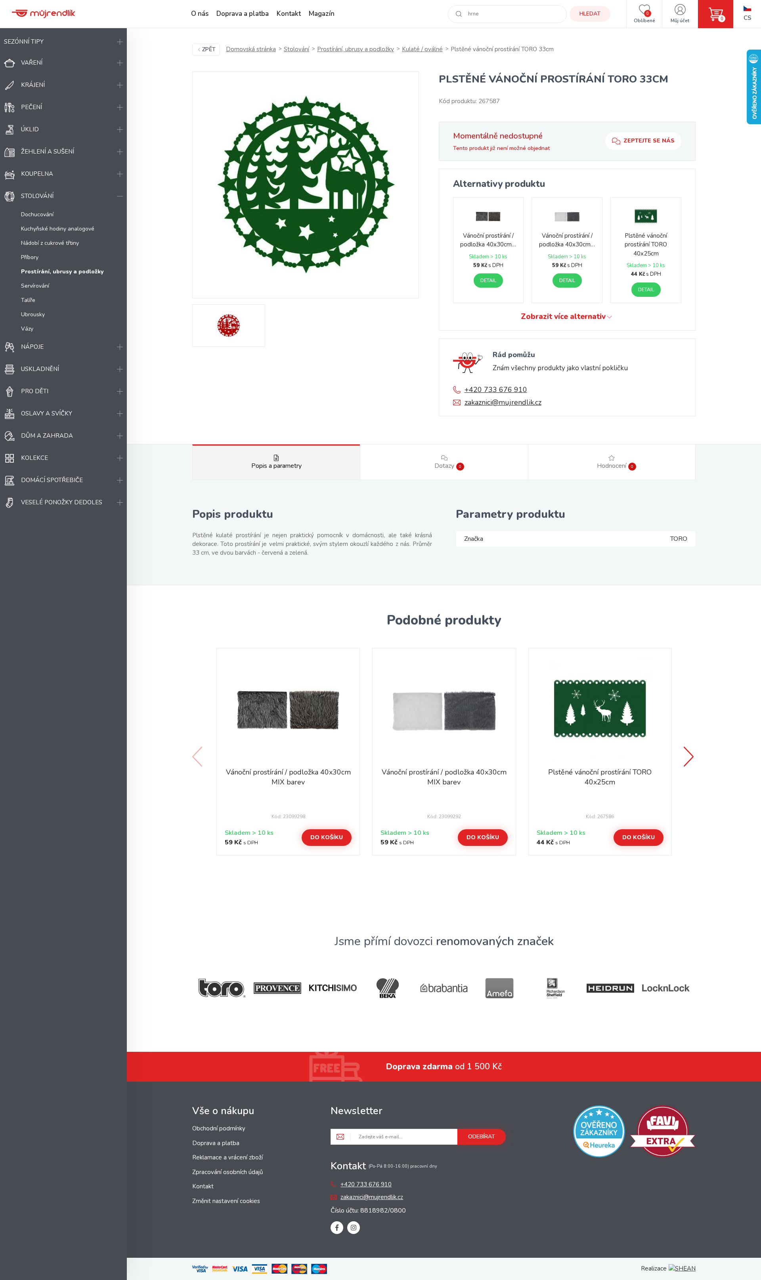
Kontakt (289, 13)
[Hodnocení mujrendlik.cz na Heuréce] (599, 1132)
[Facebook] (337, 1227)
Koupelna (37, 174)
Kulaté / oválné (422, 49)
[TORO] (222, 988)
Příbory (29, 257)
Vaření (31, 63)
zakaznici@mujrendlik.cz (503, 402)
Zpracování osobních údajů (227, 1172)
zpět (209, 49)
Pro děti (34, 391)
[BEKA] (388, 988)
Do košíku (326, 837)
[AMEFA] (499, 988)
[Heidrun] (610, 988)
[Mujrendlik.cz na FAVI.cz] (663, 1132)
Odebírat (481, 1136)
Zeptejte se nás (649, 140)
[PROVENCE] (277, 988)
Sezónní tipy (24, 42)
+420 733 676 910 (496, 389)
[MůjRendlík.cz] (43, 14)
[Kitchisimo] (333, 988)
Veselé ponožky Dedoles (61, 502)
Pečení (31, 107)
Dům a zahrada (47, 436)
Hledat (589, 13)
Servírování (35, 286)
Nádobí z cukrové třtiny (50, 243)
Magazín (322, 13)
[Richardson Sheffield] (555, 988)
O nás (199, 13)
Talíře (28, 300)
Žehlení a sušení (47, 152)
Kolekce (34, 458)
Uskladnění (40, 369)
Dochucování (37, 214)
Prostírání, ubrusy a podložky (355, 49)
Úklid (30, 129)
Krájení (33, 85)
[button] (690, 757)
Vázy (27, 328)
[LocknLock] (666, 987)
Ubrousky (33, 314)
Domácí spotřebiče (52, 480)
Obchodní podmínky (218, 1128)
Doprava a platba (242, 13)
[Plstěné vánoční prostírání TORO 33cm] (305, 184)
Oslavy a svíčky (46, 413)
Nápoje (32, 347)
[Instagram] (353, 1227)
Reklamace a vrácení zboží (227, 1157)
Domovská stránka (251, 49)
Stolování (37, 196)
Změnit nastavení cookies (226, 1201)
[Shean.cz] (682, 1268)
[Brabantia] (444, 988)
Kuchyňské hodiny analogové (57, 229)
